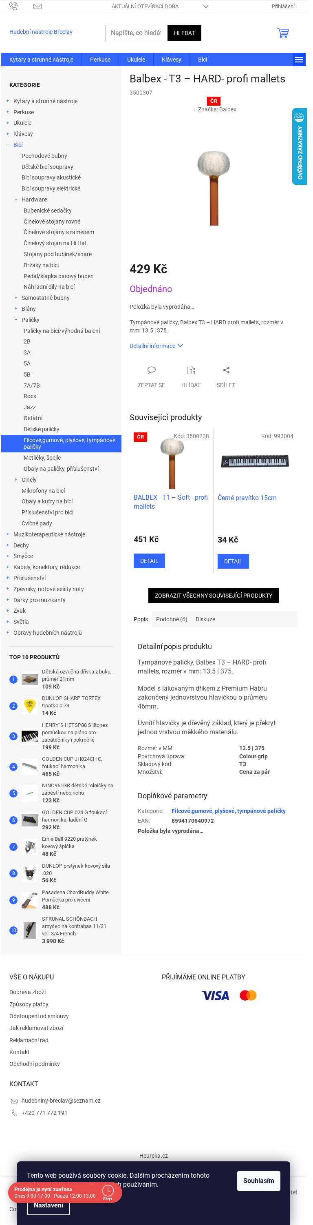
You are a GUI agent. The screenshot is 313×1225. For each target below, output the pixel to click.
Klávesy (23, 134)
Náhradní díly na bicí (49, 287)
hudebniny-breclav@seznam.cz (61, 1100)
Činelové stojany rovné (52, 221)
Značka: (217, 109)
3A (27, 352)
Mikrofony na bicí (43, 490)
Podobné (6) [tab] (171, 619)
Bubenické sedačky (48, 210)
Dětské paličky (42, 429)
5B (27, 374)
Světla (21, 621)
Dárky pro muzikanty (39, 600)
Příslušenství (29, 578)
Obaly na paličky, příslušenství (61, 468)
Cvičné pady (37, 523)
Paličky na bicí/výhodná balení (62, 331)
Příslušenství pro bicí (47, 512)
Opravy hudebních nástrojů (47, 632)
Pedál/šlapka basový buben (59, 276)
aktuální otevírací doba (145, 6)
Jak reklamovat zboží (36, 1028)
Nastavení (48, 1205)
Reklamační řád (28, 1040)
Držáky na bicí (41, 265)
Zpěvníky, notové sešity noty (48, 589)
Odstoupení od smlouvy (39, 1016)
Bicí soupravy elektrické (51, 188)
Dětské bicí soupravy (47, 167)
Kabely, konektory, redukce (46, 567)
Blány (29, 309)
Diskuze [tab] (205, 619)
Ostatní (33, 418)
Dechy (21, 545)
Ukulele (22, 123)
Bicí (17, 145)
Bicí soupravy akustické (51, 177)
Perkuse (23, 112)
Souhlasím (258, 1181)
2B (27, 341)
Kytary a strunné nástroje (45, 101)
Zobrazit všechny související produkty (213, 595)
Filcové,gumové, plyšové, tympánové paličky (69, 443)
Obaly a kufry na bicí (47, 501)
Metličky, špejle (42, 457)
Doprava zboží (27, 992)
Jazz (30, 407)
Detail (149, 561)
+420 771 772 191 (45, 1113)
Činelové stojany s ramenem (59, 232)
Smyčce (23, 556)
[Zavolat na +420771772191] (21, 6)
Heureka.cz (153, 1155)
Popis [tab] (141, 619)
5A (27, 363)
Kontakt (19, 1052)
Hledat (184, 33)
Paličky (31, 320)
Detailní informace (152, 346)
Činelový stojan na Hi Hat (55, 243)
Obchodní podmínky (34, 1064)
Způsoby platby (28, 1004)
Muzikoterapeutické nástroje (49, 534)
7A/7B (32, 385)
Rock (30, 396)
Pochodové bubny (44, 156)
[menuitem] (41, 59)
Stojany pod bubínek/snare (58, 254)
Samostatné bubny (46, 298)
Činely (29, 479)
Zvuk (19, 610)
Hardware (34, 199)
